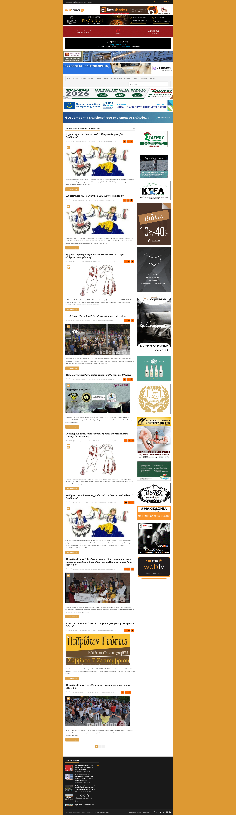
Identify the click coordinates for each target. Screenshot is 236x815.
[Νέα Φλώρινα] (74, 10)
